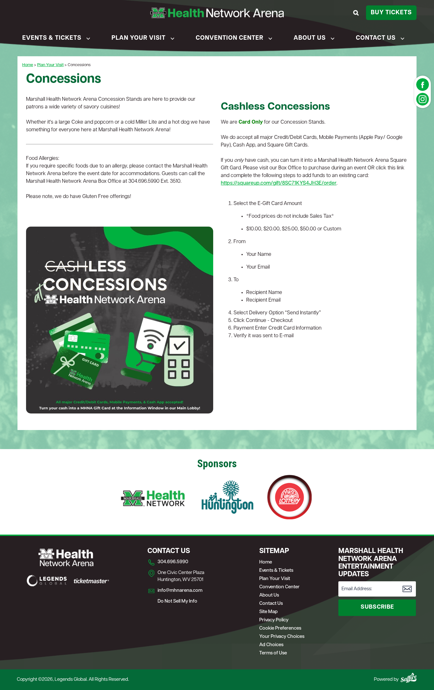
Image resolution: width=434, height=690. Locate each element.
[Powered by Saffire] (409, 678)
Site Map (268, 612)
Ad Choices (271, 645)
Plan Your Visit (139, 38)
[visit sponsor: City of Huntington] (227, 498)
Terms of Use (273, 653)
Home (27, 65)
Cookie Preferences (280, 628)
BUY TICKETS (391, 13)
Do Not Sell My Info (177, 601)
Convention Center (229, 38)
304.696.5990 (173, 562)
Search (357, 12)
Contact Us (376, 38)
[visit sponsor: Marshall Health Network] (153, 498)
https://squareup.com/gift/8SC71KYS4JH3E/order (278, 183)
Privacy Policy (273, 620)
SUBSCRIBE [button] (377, 607)
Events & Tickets (51, 38)
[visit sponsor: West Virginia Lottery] (289, 498)
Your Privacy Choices (281, 636)
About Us (310, 38)
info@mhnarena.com (180, 590)
